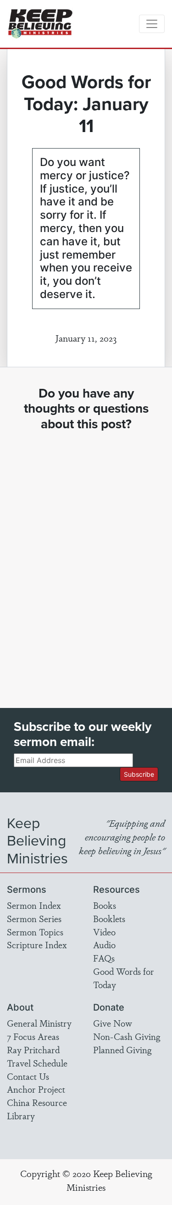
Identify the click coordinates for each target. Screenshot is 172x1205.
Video (104, 931)
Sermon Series (34, 918)
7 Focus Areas (33, 1036)
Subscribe (139, 774)
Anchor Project (36, 1089)
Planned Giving (122, 1049)
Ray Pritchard (33, 1049)
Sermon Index (34, 905)
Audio (104, 944)
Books (104, 905)
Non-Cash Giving (126, 1036)
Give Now (112, 1023)
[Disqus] (86, 561)
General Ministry (39, 1023)
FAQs (104, 957)
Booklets (109, 918)
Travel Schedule (37, 1062)
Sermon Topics (35, 931)
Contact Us (28, 1076)
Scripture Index (37, 944)
